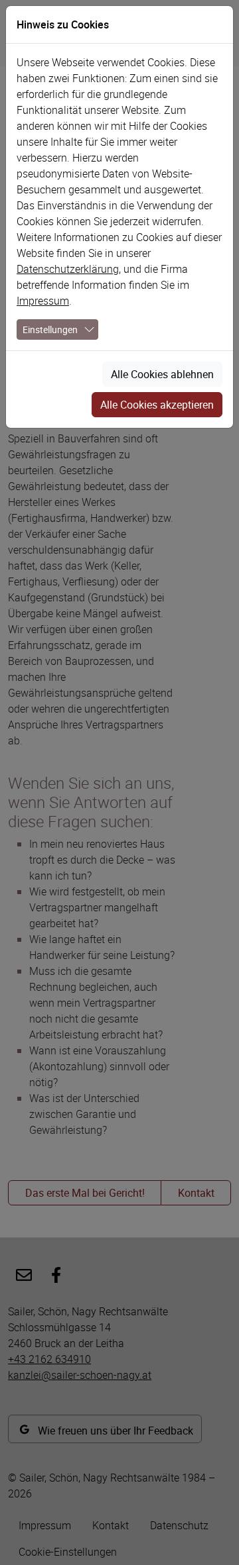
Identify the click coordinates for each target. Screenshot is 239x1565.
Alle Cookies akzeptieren (157, 404)
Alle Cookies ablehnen (162, 374)
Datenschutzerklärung (68, 269)
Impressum (43, 300)
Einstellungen (50, 329)
